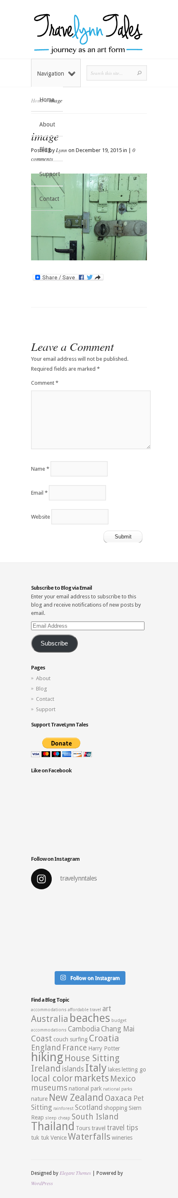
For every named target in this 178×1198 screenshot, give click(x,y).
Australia (49, 1019)
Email (39, 493)
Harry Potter (104, 1048)
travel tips (122, 1128)
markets (91, 1078)
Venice (59, 1137)
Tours (83, 1128)
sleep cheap (57, 1118)
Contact (49, 198)
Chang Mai (118, 1029)
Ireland (46, 1068)
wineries (122, 1137)
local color (52, 1078)
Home (46, 99)
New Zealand (76, 1097)
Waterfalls (89, 1136)
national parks (117, 1089)
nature (39, 1099)
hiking (47, 1057)
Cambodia (84, 1029)
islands (73, 1069)
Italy (96, 1068)
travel (98, 1128)
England (46, 1048)
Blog (45, 149)
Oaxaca (118, 1098)
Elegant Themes (75, 1172)
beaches (90, 1018)
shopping (115, 1108)
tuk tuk (40, 1137)
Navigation (50, 73)
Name (40, 469)
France (74, 1048)
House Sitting (92, 1058)
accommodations (49, 1009)
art (106, 1009)
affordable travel (84, 1009)
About (47, 124)
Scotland (89, 1107)
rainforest (63, 1108)
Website (40, 517)
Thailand (53, 1126)
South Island (95, 1117)
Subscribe (54, 643)
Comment (44, 383)
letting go (134, 1069)
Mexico (123, 1079)
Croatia (104, 1038)
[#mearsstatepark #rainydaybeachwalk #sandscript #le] (89, 931)
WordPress (42, 1183)
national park (85, 1088)
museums (49, 1088)
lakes (114, 1069)
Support (49, 174)
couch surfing (70, 1039)
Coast (41, 1038)
